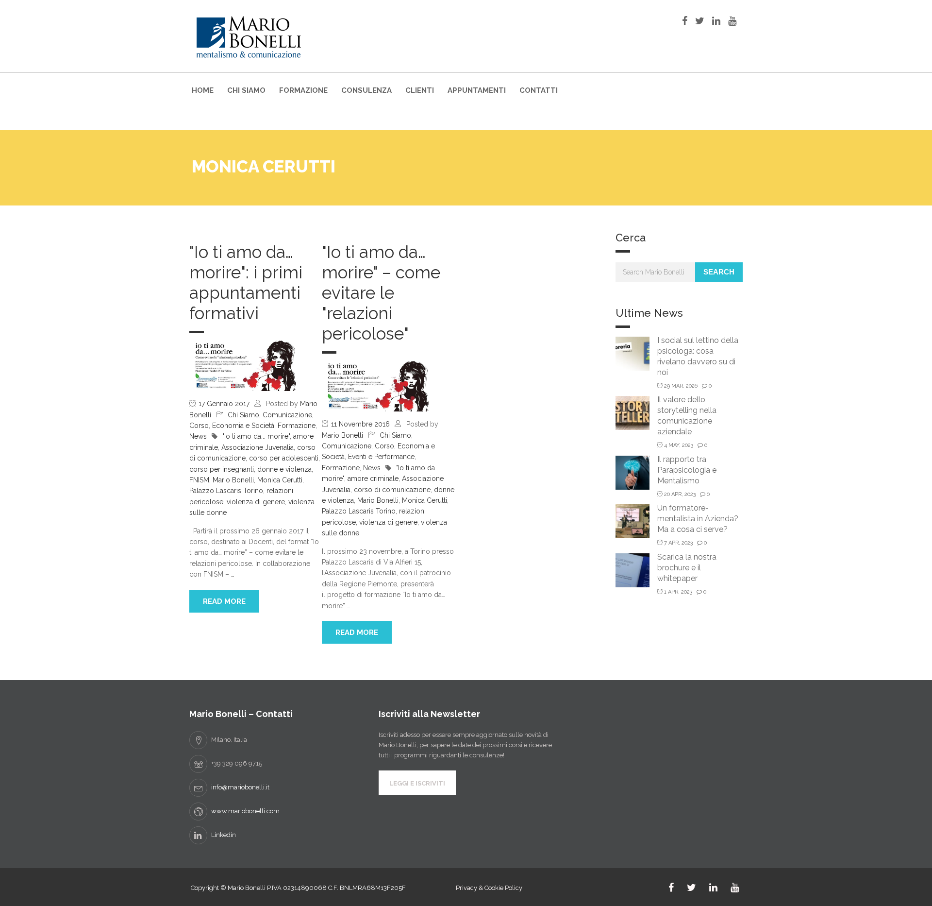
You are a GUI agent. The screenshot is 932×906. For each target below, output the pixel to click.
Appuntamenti (477, 90)
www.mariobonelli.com (245, 811)
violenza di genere (256, 502)
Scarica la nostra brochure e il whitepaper (686, 567)
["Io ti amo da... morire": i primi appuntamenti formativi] (242, 365)
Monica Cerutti (279, 480)
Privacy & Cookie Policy (489, 887)
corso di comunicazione (392, 490)
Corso (199, 425)
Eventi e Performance (381, 457)
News (198, 436)
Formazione (303, 90)
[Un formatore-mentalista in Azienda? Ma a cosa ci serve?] (632, 520)
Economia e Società (243, 425)
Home (203, 90)
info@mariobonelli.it (240, 787)
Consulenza (366, 90)
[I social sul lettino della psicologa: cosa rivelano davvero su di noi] (632, 353)
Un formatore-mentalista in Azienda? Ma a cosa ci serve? (697, 518)
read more (224, 601)
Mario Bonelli (233, 480)
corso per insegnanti (221, 469)
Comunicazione (287, 415)
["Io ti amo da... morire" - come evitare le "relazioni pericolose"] (375, 386)
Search (718, 272)
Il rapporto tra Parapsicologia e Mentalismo (686, 470)
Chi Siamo (246, 90)
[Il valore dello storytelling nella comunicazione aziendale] (632, 412)
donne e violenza (284, 469)
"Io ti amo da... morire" (256, 436)
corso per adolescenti (283, 458)
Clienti (419, 90)
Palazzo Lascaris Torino (226, 491)
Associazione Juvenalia (257, 447)
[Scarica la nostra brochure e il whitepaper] (632, 569)
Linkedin (223, 834)
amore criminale (373, 478)
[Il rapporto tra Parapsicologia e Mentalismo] (632, 472)
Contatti (538, 90)
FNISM (199, 480)
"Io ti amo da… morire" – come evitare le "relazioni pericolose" (381, 292)
